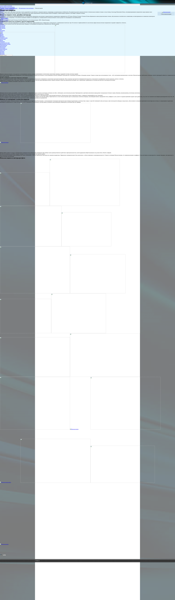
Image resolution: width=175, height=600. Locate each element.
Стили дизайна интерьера (6, 5)
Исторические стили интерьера (7, 7)
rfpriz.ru (89, 3)
